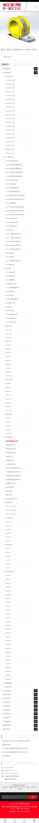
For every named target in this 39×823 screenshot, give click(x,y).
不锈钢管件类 (7, 717)
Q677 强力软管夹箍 (11, 218)
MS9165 (8, 591)
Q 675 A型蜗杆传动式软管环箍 (15, 207)
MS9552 (8, 637)
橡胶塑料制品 (7, 725)
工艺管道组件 (7, 710)
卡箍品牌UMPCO (6, 744)
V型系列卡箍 (8, 687)
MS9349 (8, 349)
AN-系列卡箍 (8, 545)
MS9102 (8, 579)
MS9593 (8, 644)
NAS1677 (8, 533)
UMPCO (5, 787)
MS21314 (8, 395)
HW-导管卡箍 (10, 310)
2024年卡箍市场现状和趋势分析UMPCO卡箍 (14, 752)
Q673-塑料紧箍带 (11, 203)
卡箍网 (10, 787)
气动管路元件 (7, 702)
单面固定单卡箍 (10, 445)
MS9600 (8, 671)
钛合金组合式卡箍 (11, 498)
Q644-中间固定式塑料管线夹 (14, 176)
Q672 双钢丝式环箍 (11, 180)
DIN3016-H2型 (10, 138)
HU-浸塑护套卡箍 (11, 318)
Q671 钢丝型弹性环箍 (12, 187)
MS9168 (8, 602)
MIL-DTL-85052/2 (11, 510)
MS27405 (8, 333)
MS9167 (8, 598)
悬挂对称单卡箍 (10, 452)
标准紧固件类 (7, 68)
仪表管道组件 (7, 713)
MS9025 (8, 383)
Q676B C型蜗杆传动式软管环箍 (15, 214)
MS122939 (9, 379)
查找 (33, 797)
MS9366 (8, 625)
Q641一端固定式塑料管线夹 (14, 164)
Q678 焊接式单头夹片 (12, 222)
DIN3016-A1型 (10, 84)
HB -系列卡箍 (27, 49)
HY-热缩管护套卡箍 (12, 314)
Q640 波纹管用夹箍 (11, 161)
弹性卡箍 (8, 495)
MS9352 (8, 360)
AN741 (8, 556)
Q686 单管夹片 (10, 253)
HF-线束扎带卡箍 (11, 283)
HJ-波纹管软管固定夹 (12, 299)
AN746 (8, 564)
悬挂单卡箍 (9, 456)
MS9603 (8, 679)
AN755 (8, 568)
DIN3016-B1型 (10, 92)
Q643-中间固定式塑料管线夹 (14, 172)
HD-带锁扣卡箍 (10, 276)
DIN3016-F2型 (10, 118)
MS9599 (8, 667)
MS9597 (8, 660)
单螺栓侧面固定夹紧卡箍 (13, 475)
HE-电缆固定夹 (10, 291)
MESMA (15, 787)
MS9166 (8, 594)
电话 (14, 822)
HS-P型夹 (9, 307)
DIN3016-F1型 (10, 122)
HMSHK (19, 789)
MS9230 (8, 614)
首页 (4, 49)
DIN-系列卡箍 (8, 76)
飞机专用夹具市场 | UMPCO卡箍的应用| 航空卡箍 (15, 741)
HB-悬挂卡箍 (10, 295)
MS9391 (8, 364)
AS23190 (8, 433)
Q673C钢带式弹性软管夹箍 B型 (15, 195)
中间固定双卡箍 (10, 464)
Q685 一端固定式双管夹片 (13, 249)
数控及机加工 (7, 729)
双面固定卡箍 (10, 460)
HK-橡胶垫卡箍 (10, 303)
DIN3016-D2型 (10, 103)
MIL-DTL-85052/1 (11, 506)
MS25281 (8, 410)
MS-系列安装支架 (9, 571)
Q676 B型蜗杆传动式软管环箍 (15, 211)
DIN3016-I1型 (10, 141)
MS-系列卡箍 (8, 326)
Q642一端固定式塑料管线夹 (14, 168)
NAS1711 (8, 537)
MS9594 (8, 648)
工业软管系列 (7, 721)
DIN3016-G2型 (10, 134)
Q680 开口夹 (9, 230)
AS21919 (8, 418)
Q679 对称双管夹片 (11, 226)
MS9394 (8, 402)
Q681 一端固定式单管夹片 (13, 234)
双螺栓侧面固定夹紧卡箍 (13, 479)
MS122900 (9, 376)
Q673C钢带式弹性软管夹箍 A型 (15, 199)
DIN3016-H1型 (10, 130)
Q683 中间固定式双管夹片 (13, 241)
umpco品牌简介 (5, 756)
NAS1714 (8, 525)
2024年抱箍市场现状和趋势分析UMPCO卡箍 (14, 748)
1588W (28, 787)
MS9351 (8, 356)
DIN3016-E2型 (10, 111)
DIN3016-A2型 (10, 80)
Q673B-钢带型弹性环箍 (13, 191)
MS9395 (8, 406)
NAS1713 (8, 529)
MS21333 (8, 345)
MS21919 (8, 330)
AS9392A (8, 426)
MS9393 (8, 372)
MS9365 (8, 621)
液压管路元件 (7, 706)
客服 (24, 822)
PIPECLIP (22, 787)
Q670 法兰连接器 (11, 184)
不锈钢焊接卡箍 (10, 483)
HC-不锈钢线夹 (10, 280)
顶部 (34, 822)
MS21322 (8, 341)
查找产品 (9, 49)
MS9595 (8, 652)
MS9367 (8, 629)
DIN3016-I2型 (10, 145)
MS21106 (8, 337)
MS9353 (8, 387)
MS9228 (8, 606)
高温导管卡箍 (10, 487)
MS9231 (8, 617)
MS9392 (8, 368)
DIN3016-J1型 (10, 149)
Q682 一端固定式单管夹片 (13, 237)
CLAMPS (33, 787)
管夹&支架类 (7, 690)
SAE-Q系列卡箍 (9, 157)
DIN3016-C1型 (10, 99)
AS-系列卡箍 (8, 414)
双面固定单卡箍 (10, 449)
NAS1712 (8, 541)
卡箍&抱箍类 (17, 49)
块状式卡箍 (9, 491)
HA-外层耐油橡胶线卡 (12, 287)
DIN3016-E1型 (10, 115)
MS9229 (8, 610)
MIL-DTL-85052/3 (11, 514)
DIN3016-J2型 (10, 153)
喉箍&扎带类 (7, 694)
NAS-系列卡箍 (8, 518)
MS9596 (8, 656)
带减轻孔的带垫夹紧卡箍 (13, 472)
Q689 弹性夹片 (10, 264)
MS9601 (8, 675)
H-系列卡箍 (7, 268)
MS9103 (8, 583)
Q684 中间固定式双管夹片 (13, 245)
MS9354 (8, 391)
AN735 (8, 548)
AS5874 (8, 422)
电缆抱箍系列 (8, 683)
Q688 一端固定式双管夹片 (13, 260)
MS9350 (8, 353)
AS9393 (8, 429)
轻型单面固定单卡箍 (12, 441)
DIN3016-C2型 (10, 95)
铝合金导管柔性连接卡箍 (13, 468)
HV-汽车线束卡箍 (11, 322)
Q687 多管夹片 (10, 257)
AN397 (8, 552)
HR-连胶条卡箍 (10, 272)
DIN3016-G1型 (10, 126)
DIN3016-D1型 (10, 107)
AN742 (8, 560)
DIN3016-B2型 (10, 88)
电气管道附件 (7, 698)
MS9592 (8, 641)
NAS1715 (8, 522)
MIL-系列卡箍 (8, 502)
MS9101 (8, 575)
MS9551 (8, 633)
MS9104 (8, 587)
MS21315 (8, 399)
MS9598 (8, 664)
